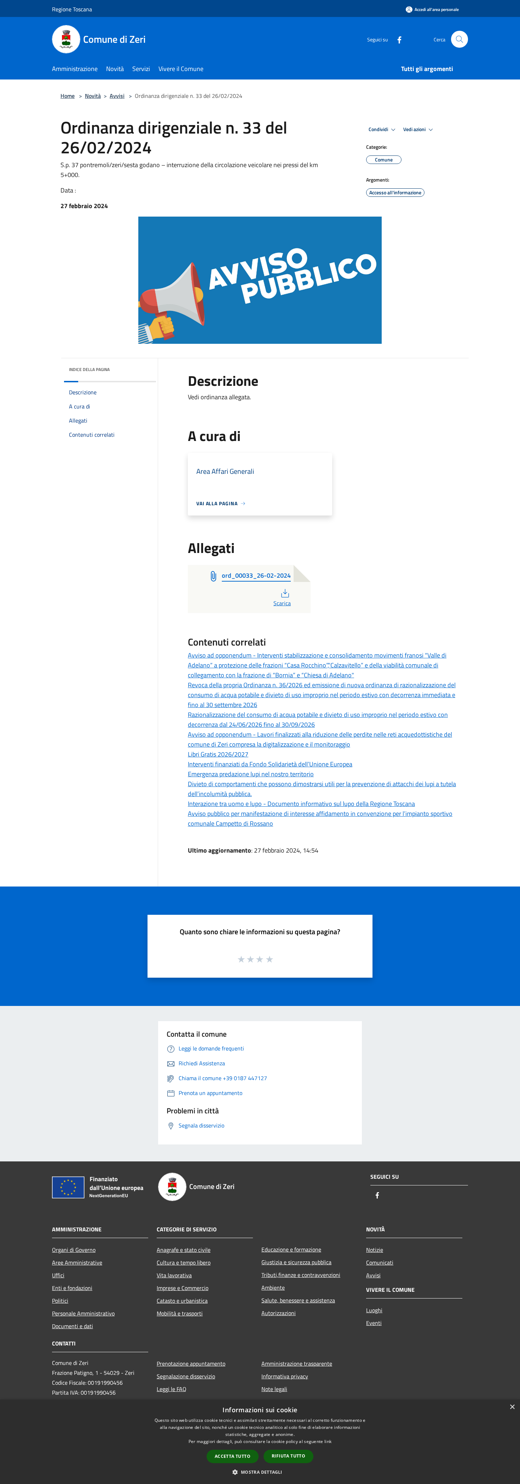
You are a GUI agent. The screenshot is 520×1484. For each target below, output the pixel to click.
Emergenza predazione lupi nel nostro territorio (251, 774)
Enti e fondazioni (72, 1288)
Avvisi (117, 96)
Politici (60, 1300)
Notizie (374, 1250)
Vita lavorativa (174, 1275)
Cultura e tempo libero (183, 1262)
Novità (93, 96)
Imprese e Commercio (182, 1288)
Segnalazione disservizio (186, 1376)
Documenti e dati (72, 1326)
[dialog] (260, 1442)
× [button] (512, 1407)
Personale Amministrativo (83, 1313)
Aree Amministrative (77, 1262)
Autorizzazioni (278, 1313)
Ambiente (273, 1287)
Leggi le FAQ (171, 1389)
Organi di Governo (74, 1250)
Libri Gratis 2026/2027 (218, 754)
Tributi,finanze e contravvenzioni (300, 1275)
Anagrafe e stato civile (183, 1250)
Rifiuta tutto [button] (288, 1456)
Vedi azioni (415, 129)
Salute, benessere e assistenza (298, 1300)
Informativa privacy (284, 1376)
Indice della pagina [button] (89, 369)
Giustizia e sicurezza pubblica (296, 1262)
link (327, 1441)
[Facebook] (396, 39)
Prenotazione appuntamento (191, 1363)
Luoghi (374, 1310)
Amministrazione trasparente (296, 1363)
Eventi (374, 1323)
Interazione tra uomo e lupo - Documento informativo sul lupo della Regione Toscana (301, 803)
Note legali (274, 1389)
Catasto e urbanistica (182, 1300)
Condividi (379, 129)
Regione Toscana (72, 9)
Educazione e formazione (291, 1249)
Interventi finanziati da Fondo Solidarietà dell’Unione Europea (270, 764)
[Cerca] (459, 39)
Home (67, 96)
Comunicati (379, 1262)
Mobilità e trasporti (180, 1313)
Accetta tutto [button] (232, 1456)
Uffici (58, 1275)
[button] (260, 1472)
